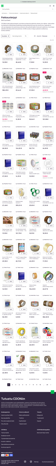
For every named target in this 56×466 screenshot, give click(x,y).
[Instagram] (25, 461)
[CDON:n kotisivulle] (2, 6)
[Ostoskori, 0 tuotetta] (50, 6)
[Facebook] (31, 461)
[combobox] (28, 9)
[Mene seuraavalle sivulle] (50, 384)
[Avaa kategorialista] (53, 6)
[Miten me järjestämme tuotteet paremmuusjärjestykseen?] (34, 36)
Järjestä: (39, 36)
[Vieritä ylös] (52, 392)
